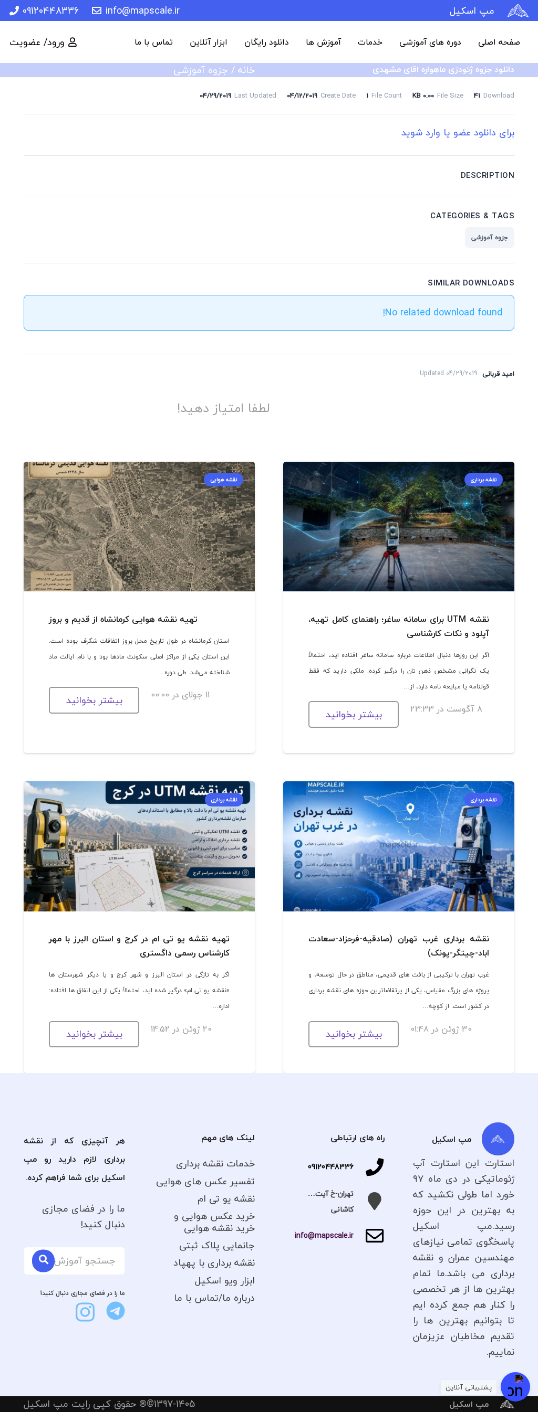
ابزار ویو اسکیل (225, 1280)
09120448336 (331, 1166)
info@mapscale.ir (324, 1235)
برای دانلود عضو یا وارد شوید (457, 132)
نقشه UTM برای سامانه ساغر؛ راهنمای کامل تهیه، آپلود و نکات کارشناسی (398, 626)
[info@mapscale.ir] (369, 1236)
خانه (246, 70)
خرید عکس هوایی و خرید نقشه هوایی (214, 1222)
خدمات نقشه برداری (215, 1163)
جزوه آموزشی (200, 70)
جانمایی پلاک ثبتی (217, 1245)
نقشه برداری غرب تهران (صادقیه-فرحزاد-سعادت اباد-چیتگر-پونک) (398, 945)
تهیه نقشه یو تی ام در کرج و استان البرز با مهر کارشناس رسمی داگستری (139, 945)
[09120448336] (369, 1167)
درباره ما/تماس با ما (214, 1298)
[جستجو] (43, 1261)
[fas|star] (115, 1310)
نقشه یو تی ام (226, 1199)
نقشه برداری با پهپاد (214, 1263)
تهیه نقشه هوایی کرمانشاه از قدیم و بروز (123, 619)
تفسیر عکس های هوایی (205, 1181)
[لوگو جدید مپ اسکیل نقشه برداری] (518, 10)
